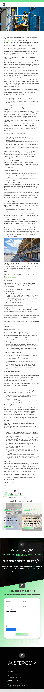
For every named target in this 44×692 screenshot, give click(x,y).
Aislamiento (6, 568)
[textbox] (21, 611)
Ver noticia (8, 528)
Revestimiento (27, 568)
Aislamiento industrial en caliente (10, 566)
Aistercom (6, 509)
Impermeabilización (14, 568)
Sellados (8, 571)
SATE (21, 568)
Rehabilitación (34, 571)
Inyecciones (14, 571)
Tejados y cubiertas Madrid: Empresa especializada (30, 513)
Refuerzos (20, 571)
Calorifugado (38, 566)
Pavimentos (27, 571)
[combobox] (22, 611)
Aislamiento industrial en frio (27, 566)
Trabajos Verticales (36, 568)
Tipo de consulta (9, 609)
